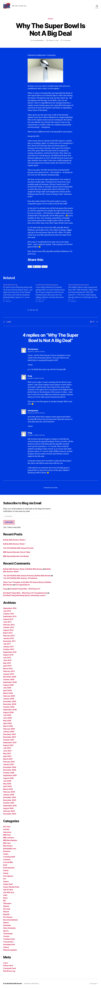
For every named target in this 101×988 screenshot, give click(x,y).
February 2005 (9, 811)
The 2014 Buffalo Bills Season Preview (18, 548)
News (5, 898)
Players (6, 912)
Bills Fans (7, 843)
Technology (7, 934)
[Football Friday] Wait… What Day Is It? (25, 589)
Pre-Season (7, 917)
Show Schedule (9, 928)
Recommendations (10, 920)
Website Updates (10, 950)
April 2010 (7, 666)
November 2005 (9, 800)
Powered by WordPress (31, 983)
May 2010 (7, 663)
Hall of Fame (8, 890)
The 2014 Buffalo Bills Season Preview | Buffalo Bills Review (26, 576)
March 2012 (7, 633)
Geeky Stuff (8, 884)
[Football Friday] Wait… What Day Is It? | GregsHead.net (25, 593)
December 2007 (9, 734)
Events (6, 871)
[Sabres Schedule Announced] (83, 293)
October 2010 (8, 649)
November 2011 (9, 641)
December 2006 (9, 767)
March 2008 (8, 726)
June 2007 (7, 751)
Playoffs (6, 914)
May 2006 (7, 784)
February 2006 (9, 792)
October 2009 (8, 680)
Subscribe (9, 522)
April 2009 (7, 691)
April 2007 (7, 756)
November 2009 (9, 677)
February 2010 (9, 671)
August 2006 (8, 778)
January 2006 (8, 795)
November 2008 (9, 704)
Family (5, 873)
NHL (37, 310)
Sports (50, 18)
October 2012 (8, 627)
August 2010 (8, 655)
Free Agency (8, 876)
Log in (5, 963)
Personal (6, 909)
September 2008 (10, 710)
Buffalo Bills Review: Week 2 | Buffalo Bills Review (22, 569)
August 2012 (8, 630)
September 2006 (10, 775)
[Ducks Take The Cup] (18, 293)
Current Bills (8, 862)
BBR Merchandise (10, 840)
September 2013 (9, 616)
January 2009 (8, 699)
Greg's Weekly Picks (11, 887)
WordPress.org (9, 971)
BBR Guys (7, 835)
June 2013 (7, 622)
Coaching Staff (9, 857)
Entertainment (8, 868)
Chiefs (5, 854)
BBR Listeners (8, 838)
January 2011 (8, 647)
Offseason (7, 903)
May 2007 (7, 754)
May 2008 (7, 721)
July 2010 (7, 658)
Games (6, 881)
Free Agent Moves (22, 585)
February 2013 (9, 625)
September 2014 (9, 608)
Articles (6, 829)
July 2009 (7, 688)
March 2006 (8, 789)
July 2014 (7, 611)
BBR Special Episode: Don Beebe (16, 556)
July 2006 (7, 781)
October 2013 (8, 614)
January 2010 (8, 674)
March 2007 (8, 759)
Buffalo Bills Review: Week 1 (14, 544)
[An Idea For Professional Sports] (50, 293)
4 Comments (66, 40)
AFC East (6, 827)
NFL (34, 310)
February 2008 (9, 729)
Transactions (8, 942)
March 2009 (8, 693)
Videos (6, 947)
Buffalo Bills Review (15, 983)
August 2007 (8, 745)
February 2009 (9, 696)
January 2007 (8, 764)
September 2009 (10, 682)
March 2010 (7, 669)
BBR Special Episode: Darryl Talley (16, 552)
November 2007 (9, 737)
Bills (31, 310)
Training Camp (9, 939)
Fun (4, 879)
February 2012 (9, 636)
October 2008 (8, 707)
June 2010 (7, 660)
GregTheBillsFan (39, 40)
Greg (5, 589)
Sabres (6, 923)
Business (6, 851)
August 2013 (8, 619)
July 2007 (7, 748)
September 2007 (10, 743)
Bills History (8, 846)
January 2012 (8, 638)
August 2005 (8, 808)
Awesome (7, 832)
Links (5, 895)
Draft (5, 865)
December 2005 (9, 797)
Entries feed (8, 966)
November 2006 (9, 770)
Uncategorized (9, 944)
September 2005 (10, 806)
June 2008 (7, 718)
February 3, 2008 (53, 40)
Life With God (8, 892)
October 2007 (8, 740)
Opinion (6, 906)
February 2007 (9, 762)
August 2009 (8, 685)
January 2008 (8, 732)
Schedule (7, 925)
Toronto (6, 936)
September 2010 (9, 652)
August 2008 (8, 712)
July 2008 (7, 715)
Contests (6, 860)
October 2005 (8, 803)
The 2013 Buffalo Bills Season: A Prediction (20, 578)
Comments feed (9, 968)
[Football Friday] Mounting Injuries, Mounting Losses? (24, 595)
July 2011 (7, 644)
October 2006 (8, 773)
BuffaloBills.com (9, 849)
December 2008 (9, 701)
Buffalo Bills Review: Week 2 (14, 540)
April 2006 (7, 786)
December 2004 (9, 814)
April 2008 (7, 723)
